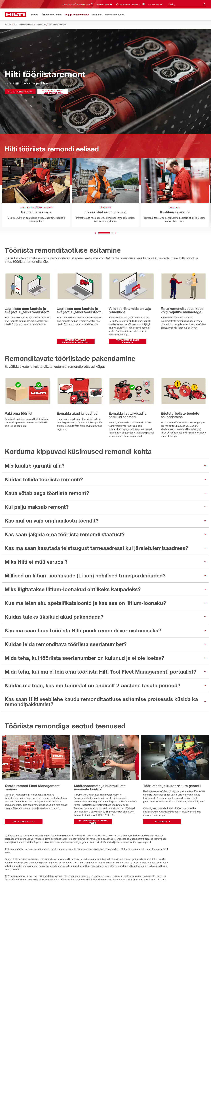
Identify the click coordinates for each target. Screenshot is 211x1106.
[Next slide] (115, 232)
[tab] (104, 232)
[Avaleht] (15, 14)
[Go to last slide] (95, 232)
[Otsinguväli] (204, 4)
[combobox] (186, 4)
